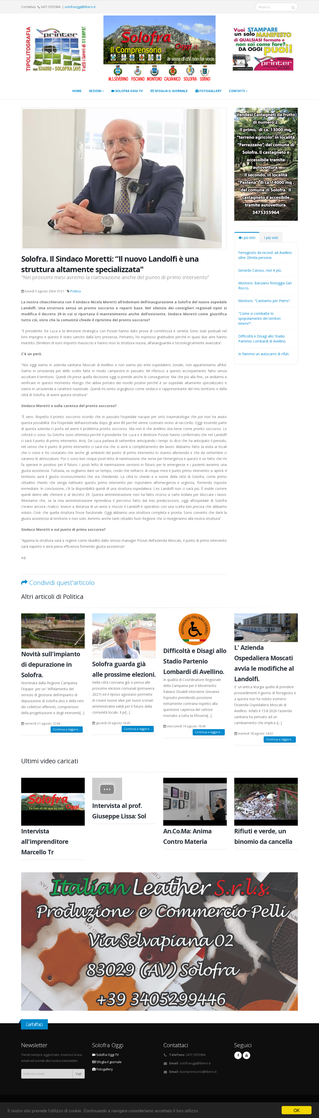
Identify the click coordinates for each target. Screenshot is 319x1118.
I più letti (248, 237)
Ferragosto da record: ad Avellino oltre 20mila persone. (265, 255)
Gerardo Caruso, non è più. (260, 270)
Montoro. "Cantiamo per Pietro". (264, 300)
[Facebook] (238, 1055)
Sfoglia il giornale (171, 91)
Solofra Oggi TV (128, 91)
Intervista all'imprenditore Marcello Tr (44, 841)
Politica (75, 291)
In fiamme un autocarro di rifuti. (263, 353)
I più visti (271, 237)
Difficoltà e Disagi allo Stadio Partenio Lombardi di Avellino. (262, 338)
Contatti (237, 91)
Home (76, 91)
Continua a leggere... (66, 729)
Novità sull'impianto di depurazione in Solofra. (50, 664)
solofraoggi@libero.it (80, 7)
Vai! (78, 1073)
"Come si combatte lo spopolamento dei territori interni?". (259, 318)
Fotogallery (210, 91)
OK (297, 1110)
